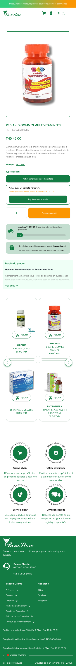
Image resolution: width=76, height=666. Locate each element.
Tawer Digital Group (61, 662)
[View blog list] (58, 13)
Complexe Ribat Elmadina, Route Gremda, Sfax (23, 639)
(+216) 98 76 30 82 (49, 630)
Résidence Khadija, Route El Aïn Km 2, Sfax (22, 630)
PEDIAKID (20, 164)
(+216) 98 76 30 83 (57, 648)
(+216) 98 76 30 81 (52, 639)
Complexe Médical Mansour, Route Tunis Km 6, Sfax (26, 648)
